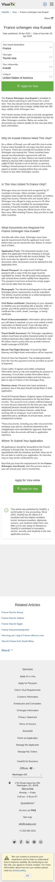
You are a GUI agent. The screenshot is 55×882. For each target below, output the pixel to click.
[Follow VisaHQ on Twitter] (14, 842)
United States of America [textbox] (18, 77)
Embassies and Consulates (27, 703)
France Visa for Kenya (12, 612)
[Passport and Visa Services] (9, 4)
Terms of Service (27, 724)
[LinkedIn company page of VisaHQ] (28, 842)
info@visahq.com (27, 824)
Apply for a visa (27, 676)
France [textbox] (7, 48)
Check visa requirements (27, 690)
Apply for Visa (29, 86)
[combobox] (27, 47)
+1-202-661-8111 (27, 830)
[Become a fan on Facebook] (21, 842)
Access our (27, 810)
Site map (27, 817)
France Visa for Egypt (12, 624)
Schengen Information (27, 710)
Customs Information (27, 696)
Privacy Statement (27, 717)
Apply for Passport (27, 683)
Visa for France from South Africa (18, 641)
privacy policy (19, 870)
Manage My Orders (27, 751)
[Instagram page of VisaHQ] (41, 842)
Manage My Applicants (27, 745)
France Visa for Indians (13, 618)
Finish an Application (27, 738)
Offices (24, 768)
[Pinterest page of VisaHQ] (34, 842)
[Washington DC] (27, 775)
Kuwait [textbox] (7, 68)
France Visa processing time (15, 629)
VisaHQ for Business (27, 761)
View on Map (27, 788)
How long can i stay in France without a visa (23, 635)
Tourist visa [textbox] (9, 58)
